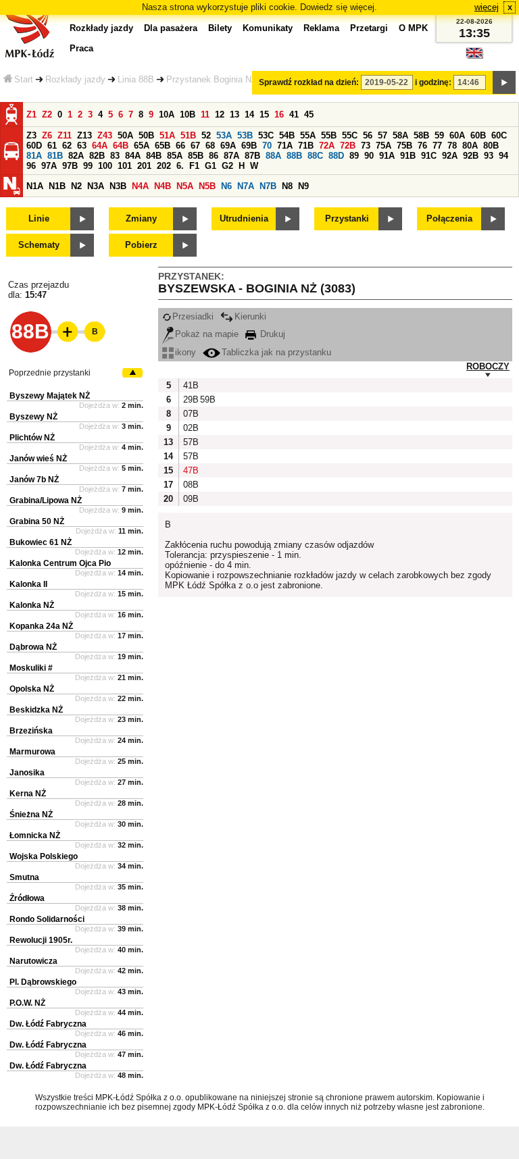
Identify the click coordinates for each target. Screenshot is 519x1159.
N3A (95, 186)
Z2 (47, 114)
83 (115, 156)
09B (190, 499)
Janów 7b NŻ (34, 479)
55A (308, 135)
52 (206, 135)
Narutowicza (33, 961)
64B (120, 145)
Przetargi (369, 28)
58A (400, 135)
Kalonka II (28, 584)
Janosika (27, 772)
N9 (303, 186)
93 (488, 156)
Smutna (24, 877)
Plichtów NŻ (32, 437)
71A (285, 145)
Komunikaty (268, 28)
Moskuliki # (31, 668)
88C (315, 156)
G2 (227, 166)
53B (245, 135)
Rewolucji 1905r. (40, 940)
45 (309, 114)
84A (133, 156)
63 (81, 145)
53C (266, 135)
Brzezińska (31, 731)
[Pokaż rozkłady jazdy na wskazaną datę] (504, 82)
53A (224, 135)
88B (294, 156)
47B (190, 470)
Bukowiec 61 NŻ (40, 542)
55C (349, 135)
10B (187, 114)
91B (408, 156)
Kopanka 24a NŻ (41, 626)
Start (23, 79)
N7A (245, 186)
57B (190, 442)
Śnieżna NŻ (31, 814)
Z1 (31, 114)
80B (491, 145)
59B (207, 399)
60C (499, 135)
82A (76, 156)
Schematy (38, 245)
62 (67, 145)
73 (365, 145)
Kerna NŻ (27, 793)
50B (146, 135)
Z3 (31, 135)
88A (273, 156)
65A (141, 145)
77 (437, 145)
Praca (81, 48)
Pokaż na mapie (207, 334)
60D (34, 145)
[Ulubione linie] (63, 331)
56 (367, 135)
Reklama (321, 28)
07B (190, 414)
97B (70, 166)
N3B (117, 186)
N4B (162, 186)
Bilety (220, 28)
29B (190, 399)
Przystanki (347, 218)
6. (180, 166)
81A (34, 156)
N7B (268, 186)
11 (205, 114)
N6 (226, 186)
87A (231, 156)
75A (383, 145)
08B (190, 485)
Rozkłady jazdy (75, 79)
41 (294, 114)
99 (88, 166)
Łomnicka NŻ (34, 835)
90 (369, 156)
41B (190, 385)
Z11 (64, 135)
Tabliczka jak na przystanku (276, 352)
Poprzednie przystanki (50, 373)
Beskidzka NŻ (36, 710)
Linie (38, 218)
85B (195, 156)
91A (387, 156)
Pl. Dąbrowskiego (42, 982)
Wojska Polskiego (43, 856)
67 (195, 145)
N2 (76, 186)
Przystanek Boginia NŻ (211, 79)
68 (210, 145)
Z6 (47, 135)
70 (267, 145)
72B (347, 145)
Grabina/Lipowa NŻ (45, 500)
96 (31, 166)
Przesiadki (193, 316)
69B (249, 145)
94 (503, 156)
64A (99, 145)
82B (97, 156)
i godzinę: (433, 82)
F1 (194, 166)
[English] (474, 56)
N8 (287, 186)
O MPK (413, 28)
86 (213, 156)
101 (125, 166)
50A (125, 135)
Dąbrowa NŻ (33, 647)
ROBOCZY (488, 366)
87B (252, 156)
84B (154, 156)
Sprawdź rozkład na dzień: (309, 82)
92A (450, 156)
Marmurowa (32, 751)
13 (234, 114)
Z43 (104, 135)
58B (421, 135)
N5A (184, 186)
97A (49, 166)
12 (219, 114)
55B (329, 135)
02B (190, 428)
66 (180, 145)
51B (188, 135)
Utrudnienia (244, 218)
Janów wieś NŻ (38, 458)
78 (452, 145)
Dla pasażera (170, 28)
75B (404, 145)
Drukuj (271, 334)
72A (327, 145)
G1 (210, 166)
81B (55, 156)
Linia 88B (136, 79)
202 (164, 166)
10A (166, 114)
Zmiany (141, 218)
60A (457, 135)
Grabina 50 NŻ (36, 521)
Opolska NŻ (31, 689)
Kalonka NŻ (31, 605)
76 (422, 145)
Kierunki (250, 316)
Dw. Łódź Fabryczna (47, 1024)
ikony (185, 352)
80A (470, 145)
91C (429, 156)
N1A (34, 186)
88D (336, 156)
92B (470, 156)
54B (287, 135)
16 (279, 114)
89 (354, 156)
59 (439, 135)
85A (174, 156)
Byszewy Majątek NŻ (49, 396)
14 (249, 114)
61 (52, 145)
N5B (207, 186)
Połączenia (449, 218)
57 (382, 135)
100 (105, 166)
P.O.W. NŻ (27, 1003)
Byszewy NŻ (33, 416)
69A (228, 145)
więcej (486, 7)
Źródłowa (27, 898)
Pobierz (141, 245)
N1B (57, 186)
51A (167, 135)
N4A (140, 186)
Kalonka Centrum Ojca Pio (60, 563)
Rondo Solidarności (46, 919)
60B (478, 135)
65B (162, 145)
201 (144, 166)
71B (306, 145)
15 (264, 114)
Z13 (84, 135)
